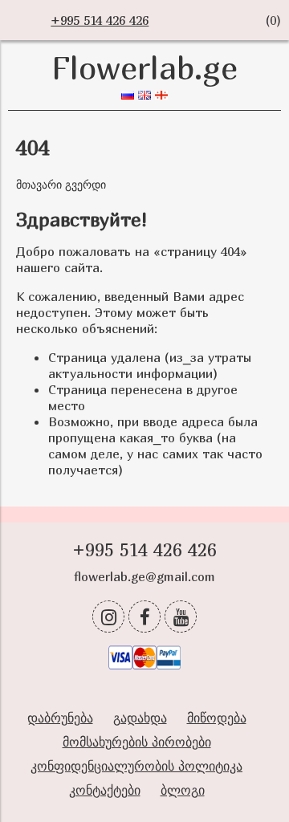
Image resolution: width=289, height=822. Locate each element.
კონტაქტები (104, 790)
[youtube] (181, 616)
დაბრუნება (60, 718)
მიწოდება (216, 718)
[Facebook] (144, 616)
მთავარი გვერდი (61, 184)
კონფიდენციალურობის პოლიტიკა (136, 766)
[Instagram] (108, 616)
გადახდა (140, 718)
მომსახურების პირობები (137, 742)
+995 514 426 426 (100, 20)
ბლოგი (183, 790)
